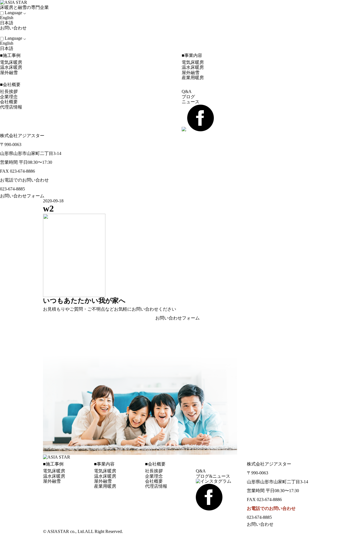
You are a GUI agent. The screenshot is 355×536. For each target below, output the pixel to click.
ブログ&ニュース (213, 476)
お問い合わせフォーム (22, 195)
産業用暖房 (193, 77)
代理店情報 (11, 107)
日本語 (6, 23)
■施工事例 (10, 55)
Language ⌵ (15, 12)
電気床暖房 (11, 62)
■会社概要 (10, 84)
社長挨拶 (9, 91)
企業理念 (9, 96)
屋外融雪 (9, 72)
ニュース (190, 101)
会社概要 (9, 101)
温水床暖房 (11, 67)
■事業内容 (192, 55)
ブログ (188, 96)
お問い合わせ (14, 28)
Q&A (187, 91)
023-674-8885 (12, 189)
